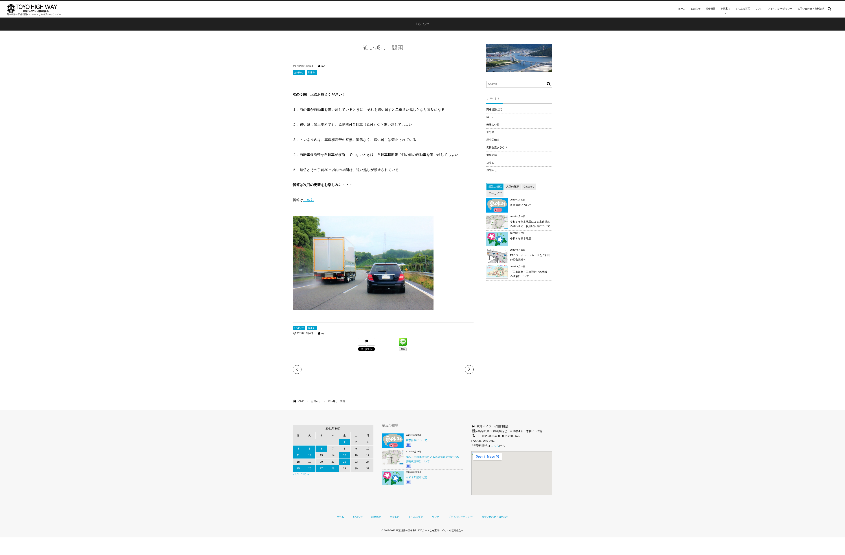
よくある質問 (742, 8)
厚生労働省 (492, 139)
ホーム (681, 8)
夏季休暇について (520, 205)
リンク (758, 8)
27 (321, 468)
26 (309, 468)
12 (309, 455)
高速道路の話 (494, 109)
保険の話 (491, 154)
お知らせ (695, 8)
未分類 (490, 132)
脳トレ (311, 72)
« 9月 (296, 474)
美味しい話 (493, 124)
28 (332, 468)
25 (298, 468)
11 (298, 455)
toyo (323, 66)
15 (344, 455)
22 (344, 461)
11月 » (305, 474)
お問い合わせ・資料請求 (811, 8)
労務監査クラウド (496, 147)
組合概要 (710, 8)
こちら (308, 200)
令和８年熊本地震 (520, 238)
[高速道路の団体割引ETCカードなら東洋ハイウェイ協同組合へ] (32, 8)
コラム (490, 162)
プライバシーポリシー (780, 8)
